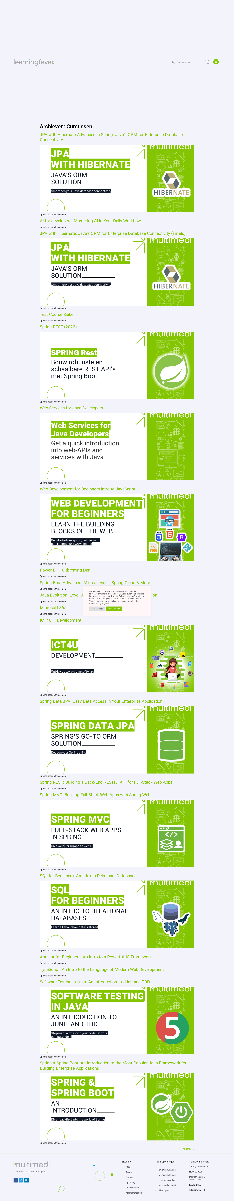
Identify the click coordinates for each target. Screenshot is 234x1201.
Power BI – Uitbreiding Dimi (66, 570)
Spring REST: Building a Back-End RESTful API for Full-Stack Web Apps (106, 782)
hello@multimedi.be (198, 1190)
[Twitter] (21, 1180)
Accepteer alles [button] (114, 609)
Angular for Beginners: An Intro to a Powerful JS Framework (96, 956)
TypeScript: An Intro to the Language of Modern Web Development (102, 969)
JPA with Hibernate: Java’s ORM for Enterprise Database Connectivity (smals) (113, 233)
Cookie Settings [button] (97, 609)
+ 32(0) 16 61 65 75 (198, 1166)
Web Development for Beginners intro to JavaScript (87, 489)
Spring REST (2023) (58, 326)
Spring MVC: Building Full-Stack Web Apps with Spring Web (95, 794)
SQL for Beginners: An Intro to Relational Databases (88, 875)
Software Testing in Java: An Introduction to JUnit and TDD (95, 981)
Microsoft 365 (53, 607)
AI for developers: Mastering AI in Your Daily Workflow (90, 220)
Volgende (188, 1149)
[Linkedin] (26, 1180)
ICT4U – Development (60, 620)
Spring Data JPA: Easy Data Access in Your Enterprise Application (101, 701)
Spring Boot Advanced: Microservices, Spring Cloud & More (95, 582)
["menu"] (216, 61)
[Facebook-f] (16, 1180)
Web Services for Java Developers (71, 407)
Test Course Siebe (56, 314)
